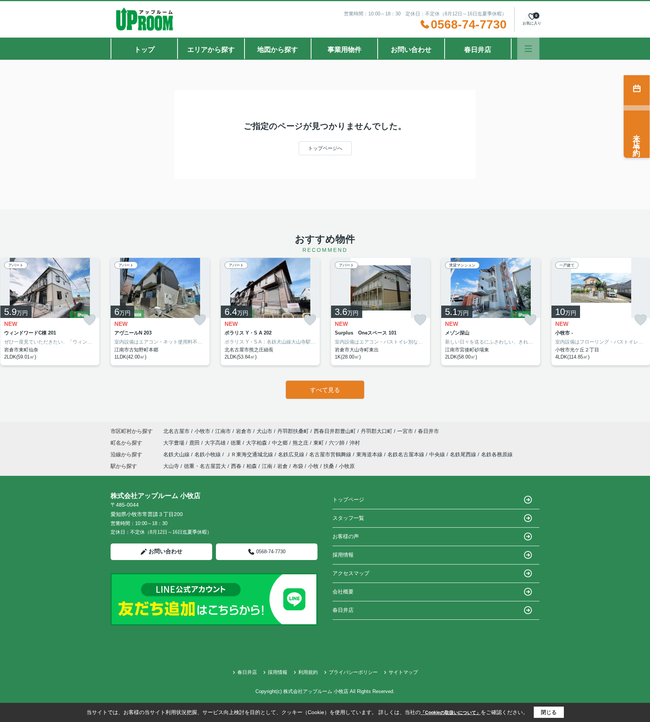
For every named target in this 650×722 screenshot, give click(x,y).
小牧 (313, 466)
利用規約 (308, 672)
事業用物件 (344, 49)
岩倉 (282, 466)
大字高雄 (216, 443)
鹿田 (195, 443)
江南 (267, 466)
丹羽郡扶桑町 (293, 431)
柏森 (251, 466)
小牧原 (347, 466)
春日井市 (428, 431)
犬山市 (264, 431)
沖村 (354, 443)
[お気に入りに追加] (90, 320)
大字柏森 (257, 443)
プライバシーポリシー (353, 672)
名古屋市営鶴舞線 (331, 454)
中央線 (437, 454)
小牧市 (202, 431)
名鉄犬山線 (177, 454)
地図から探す (277, 49)
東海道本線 (370, 454)
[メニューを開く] (528, 48)
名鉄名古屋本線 (406, 454)
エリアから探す (211, 49)
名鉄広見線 (292, 454)
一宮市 (405, 431)
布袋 (298, 466)
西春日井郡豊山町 (335, 431)
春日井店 (477, 49)
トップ (144, 49)
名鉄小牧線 (208, 454)
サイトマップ (403, 672)
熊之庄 (301, 443)
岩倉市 (244, 431)
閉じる (549, 712)
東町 (319, 443)
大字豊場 (174, 443)
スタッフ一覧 (348, 518)
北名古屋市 (176, 431)
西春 (236, 466)
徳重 (237, 443)
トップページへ (325, 148)
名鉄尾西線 (464, 454)
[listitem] (160, 311)
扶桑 (328, 466)
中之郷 (280, 443)
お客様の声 (346, 536)
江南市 (223, 431)
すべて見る (325, 390)
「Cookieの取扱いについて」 (451, 712)
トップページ (348, 499)
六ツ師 (337, 443)
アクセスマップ (351, 573)
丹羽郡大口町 (376, 431)
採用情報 (343, 555)
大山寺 (171, 466)
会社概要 (343, 592)
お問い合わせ (411, 49)
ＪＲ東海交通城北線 (250, 454)
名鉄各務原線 (497, 454)
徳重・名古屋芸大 (205, 466)
